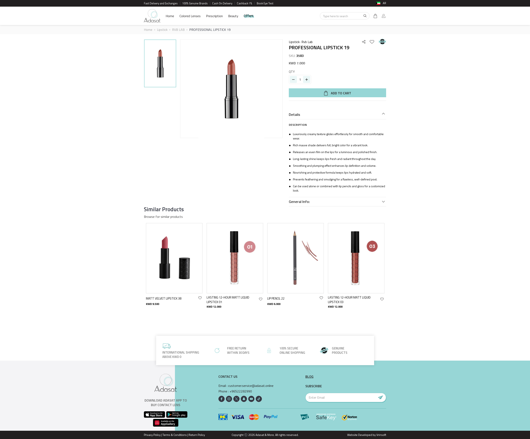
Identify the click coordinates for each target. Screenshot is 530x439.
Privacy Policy (152, 435)
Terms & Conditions (175, 435)
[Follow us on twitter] (236, 399)
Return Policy (197, 435)
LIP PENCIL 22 (275, 298)
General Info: (299, 201)
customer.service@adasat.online (250, 385)
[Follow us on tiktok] (259, 399)
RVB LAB (178, 29)
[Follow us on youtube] (251, 399)
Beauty (233, 15)
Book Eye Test (265, 3)
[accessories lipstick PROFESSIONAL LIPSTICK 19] (160, 63)
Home (170, 15)
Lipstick (162, 29)
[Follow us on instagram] (229, 399)
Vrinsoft (381, 435)
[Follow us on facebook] (221, 399)
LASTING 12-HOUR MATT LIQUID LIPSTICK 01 (228, 299)
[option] (160, 64)
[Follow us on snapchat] (244, 399)
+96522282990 (241, 391)
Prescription (214, 15)
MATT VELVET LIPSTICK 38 (163, 298)
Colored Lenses (190, 15)
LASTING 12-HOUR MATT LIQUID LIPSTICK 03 (349, 299)
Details (294, 114)
